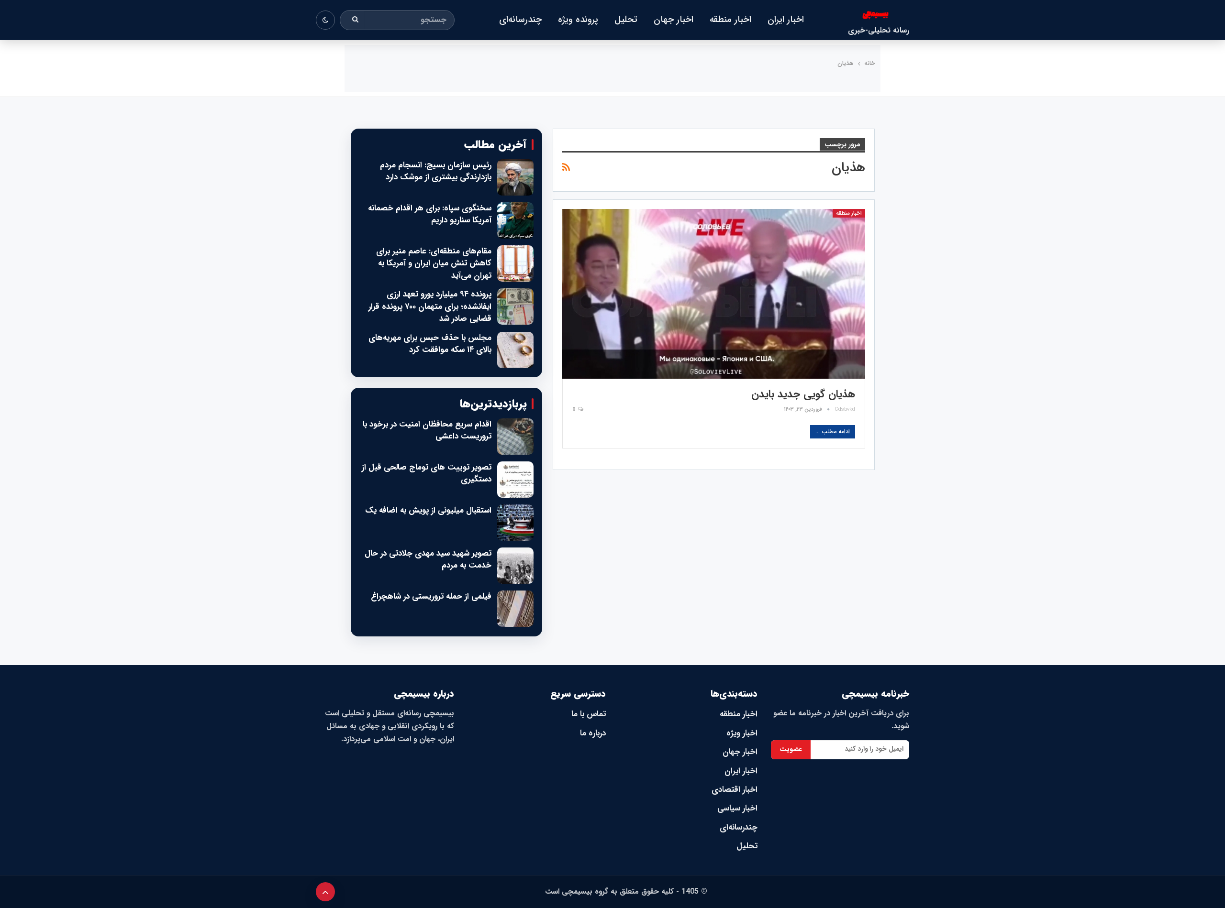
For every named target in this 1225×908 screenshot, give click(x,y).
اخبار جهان (673, 19)
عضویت (791, 749)
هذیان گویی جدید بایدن (803, 394)
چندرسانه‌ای (520, 19)
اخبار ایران (786, 19)
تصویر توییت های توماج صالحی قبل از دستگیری (426, 473)
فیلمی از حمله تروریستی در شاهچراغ (431, 597)
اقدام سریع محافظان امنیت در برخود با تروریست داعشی (427, 430)
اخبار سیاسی (737, 808)
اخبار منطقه (730, 19)
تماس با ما (588, 714)
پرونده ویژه (578, 19)
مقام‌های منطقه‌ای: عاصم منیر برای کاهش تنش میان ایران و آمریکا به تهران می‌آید (433, 263)
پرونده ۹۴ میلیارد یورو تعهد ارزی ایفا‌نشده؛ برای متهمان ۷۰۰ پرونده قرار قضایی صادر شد (429, 306)
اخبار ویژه (741, 733)
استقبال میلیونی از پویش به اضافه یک (428, 510)
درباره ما (593, 733)
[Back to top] (325, 891)
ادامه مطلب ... (832, 431)
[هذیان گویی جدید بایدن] (713, 293)
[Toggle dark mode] (325, 20)
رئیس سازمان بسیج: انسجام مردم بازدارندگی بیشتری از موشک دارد (435, 171)
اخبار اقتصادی (734, 789)
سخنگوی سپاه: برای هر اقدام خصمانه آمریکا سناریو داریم (429, 214)
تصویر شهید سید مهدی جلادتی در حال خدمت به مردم (428, 559)
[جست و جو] (355, 20)
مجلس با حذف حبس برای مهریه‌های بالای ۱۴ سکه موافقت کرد (429, 344)
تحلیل (625, 19)
